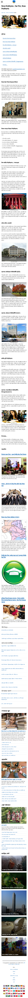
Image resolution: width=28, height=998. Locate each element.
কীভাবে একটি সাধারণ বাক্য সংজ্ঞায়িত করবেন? (9, 798)
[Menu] (2, 2)
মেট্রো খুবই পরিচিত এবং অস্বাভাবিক (7, 682)
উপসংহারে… (5, 64)
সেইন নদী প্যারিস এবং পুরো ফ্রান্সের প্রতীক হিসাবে (9, 655)
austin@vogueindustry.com (19, 69)
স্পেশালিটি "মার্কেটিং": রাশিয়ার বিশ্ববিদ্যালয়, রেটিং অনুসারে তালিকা (12, 838)
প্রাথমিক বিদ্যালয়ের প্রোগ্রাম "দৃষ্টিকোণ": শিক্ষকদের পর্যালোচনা (11, 678)
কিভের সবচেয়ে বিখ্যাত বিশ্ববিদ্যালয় (9, 41)
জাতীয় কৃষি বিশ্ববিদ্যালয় (7, 58)
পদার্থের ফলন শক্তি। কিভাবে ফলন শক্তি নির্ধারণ (9, 687)
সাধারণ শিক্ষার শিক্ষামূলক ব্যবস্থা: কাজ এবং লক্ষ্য (9, 832)
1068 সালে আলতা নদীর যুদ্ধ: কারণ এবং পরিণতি (10, 792)
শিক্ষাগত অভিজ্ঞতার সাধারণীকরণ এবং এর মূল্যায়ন (10, 954)
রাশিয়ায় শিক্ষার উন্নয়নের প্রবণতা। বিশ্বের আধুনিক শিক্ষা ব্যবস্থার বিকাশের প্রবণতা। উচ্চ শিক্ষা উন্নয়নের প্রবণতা (13, 600)
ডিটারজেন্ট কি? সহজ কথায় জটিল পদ (7, 749)
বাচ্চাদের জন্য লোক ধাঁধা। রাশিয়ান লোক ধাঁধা (9, 934)
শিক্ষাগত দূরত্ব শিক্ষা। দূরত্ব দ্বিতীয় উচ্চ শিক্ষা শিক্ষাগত (13, 454)
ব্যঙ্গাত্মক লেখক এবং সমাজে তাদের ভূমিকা (8, 796)
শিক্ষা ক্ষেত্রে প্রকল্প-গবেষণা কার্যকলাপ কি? (8, 834)
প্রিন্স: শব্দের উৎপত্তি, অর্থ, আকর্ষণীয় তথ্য (8, 755)
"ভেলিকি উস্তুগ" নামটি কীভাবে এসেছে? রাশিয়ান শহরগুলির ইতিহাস (12, 638)
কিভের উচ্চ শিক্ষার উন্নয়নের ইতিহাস (9, 38)
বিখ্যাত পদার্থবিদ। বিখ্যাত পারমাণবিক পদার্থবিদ (9, 800)
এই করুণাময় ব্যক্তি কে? (6, 836)
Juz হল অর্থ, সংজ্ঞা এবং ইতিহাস (7, 753)
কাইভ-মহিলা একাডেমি (6, 48)
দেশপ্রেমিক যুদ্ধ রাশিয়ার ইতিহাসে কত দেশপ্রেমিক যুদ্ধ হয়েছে (12, 869)
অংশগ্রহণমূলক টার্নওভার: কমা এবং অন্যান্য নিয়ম (10, 914)
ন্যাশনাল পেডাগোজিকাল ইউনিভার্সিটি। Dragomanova (13, 61)
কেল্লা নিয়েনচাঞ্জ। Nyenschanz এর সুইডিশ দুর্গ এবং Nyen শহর (13, 664)
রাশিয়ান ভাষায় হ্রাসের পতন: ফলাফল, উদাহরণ (9, 746)
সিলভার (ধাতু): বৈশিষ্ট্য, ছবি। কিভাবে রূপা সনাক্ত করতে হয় (11, 660)
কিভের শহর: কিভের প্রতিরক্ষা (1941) (10, 517)
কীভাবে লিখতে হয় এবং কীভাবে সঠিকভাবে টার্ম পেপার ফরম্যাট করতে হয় (13, 731)
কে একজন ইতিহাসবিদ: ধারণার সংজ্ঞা (7, 794)
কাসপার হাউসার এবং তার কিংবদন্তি (7, 630)
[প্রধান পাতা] (14, 1)
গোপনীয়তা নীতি (17, 964)
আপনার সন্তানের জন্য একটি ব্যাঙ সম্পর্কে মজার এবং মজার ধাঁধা (12, 887)
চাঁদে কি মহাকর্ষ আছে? (5, 744)
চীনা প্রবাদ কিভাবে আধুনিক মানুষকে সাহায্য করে (9, 693)
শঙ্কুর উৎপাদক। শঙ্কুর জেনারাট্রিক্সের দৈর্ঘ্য (8, 645)
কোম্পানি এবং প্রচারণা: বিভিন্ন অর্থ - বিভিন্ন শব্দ (9, 674)
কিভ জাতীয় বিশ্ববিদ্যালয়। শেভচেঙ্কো (9, 45)
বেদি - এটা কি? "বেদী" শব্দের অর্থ (6, 703)
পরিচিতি (12, 964)
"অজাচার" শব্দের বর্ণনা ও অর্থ (6, 742)
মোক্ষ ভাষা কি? (4, 825)
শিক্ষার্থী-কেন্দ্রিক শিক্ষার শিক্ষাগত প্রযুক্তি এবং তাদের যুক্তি (11, 779)
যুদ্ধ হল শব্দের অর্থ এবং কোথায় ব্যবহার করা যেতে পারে (10, 751)
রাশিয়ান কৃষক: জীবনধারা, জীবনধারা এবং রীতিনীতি (9, 634)
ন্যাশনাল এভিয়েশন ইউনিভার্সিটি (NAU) (10, 54)
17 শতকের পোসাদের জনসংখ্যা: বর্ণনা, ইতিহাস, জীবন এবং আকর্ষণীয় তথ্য (13, 790)
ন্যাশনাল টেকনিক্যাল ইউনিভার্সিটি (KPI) (10, 51)
